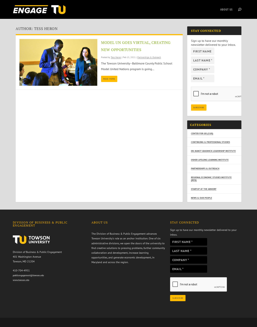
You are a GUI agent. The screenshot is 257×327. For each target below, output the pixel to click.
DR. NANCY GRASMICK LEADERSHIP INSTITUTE (213, 150)
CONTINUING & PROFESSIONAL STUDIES (210, 142)
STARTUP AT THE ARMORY (203, 189)
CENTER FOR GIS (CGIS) (202, 133)
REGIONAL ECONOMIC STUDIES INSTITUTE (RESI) (211, 179)
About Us (226, 9)
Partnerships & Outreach (149, 57)
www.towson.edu (21, 280)
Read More (109, 79)
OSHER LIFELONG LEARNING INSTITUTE (210, 159)
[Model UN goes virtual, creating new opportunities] (58, 62)
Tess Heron (116, 57)
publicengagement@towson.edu (28, 275)
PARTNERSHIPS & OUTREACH (205, 168)
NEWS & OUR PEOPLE (201, 197)
